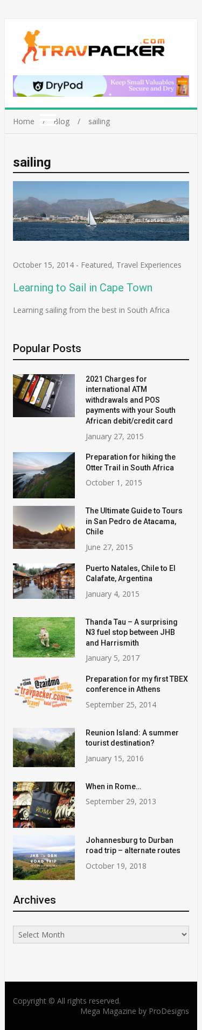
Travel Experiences (149, 265)
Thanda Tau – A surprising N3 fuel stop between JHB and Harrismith (132, 632)
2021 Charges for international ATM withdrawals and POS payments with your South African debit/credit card (131, 400)
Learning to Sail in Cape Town (82, 287)
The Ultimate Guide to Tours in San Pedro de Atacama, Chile (134, 521)
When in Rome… (113, 786)
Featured (96, 265)
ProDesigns (169, 1011)
